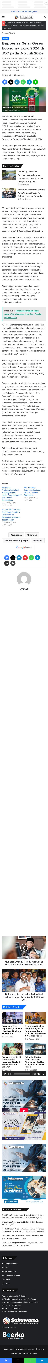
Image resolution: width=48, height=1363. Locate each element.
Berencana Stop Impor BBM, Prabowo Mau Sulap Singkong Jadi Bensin (12, 1027)
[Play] (5, 1071)
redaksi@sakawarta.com (17, 1309)
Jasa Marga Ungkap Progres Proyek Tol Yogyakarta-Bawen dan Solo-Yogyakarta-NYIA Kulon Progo (35, 1028)
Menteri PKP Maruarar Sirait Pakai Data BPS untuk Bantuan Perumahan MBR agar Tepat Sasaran (11, 512)
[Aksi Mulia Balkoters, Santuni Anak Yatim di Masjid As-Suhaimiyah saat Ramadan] (9, 190)
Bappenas (17, 532)
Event (12, 30)
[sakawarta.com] (24, 17)
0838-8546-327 (15, 1305)
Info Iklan (5, 1280)
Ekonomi (32, 532)
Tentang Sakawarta (10, 1261)
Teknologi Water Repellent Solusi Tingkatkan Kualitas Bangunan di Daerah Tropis (35, 1059)
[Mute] (38, 1071)
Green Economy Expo (17, 537)
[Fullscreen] (42, 1071)
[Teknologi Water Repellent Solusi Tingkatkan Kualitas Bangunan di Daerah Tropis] (35, 1046)
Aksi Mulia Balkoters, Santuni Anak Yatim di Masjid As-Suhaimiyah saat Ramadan (31, 190)
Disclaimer (6, 1277)
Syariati (8, 72)
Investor (38, 537)
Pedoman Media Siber (11, 1273)
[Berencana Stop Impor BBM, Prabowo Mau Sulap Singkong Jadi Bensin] (12, 1015)
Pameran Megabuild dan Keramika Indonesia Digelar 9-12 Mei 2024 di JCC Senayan (11, 1059)
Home (6, 30)
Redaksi (5, 1265)
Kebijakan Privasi (9, 1269)
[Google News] (24, 545)
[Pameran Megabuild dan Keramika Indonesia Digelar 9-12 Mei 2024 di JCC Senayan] (12, 1046)
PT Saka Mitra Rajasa (28, 1350)
